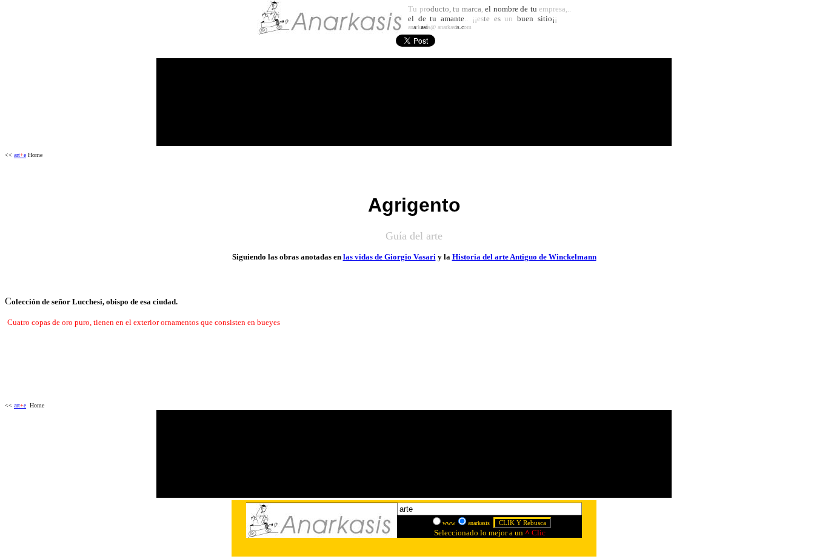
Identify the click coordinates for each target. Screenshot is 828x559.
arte (20, 155)
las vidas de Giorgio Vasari (389, 256)
